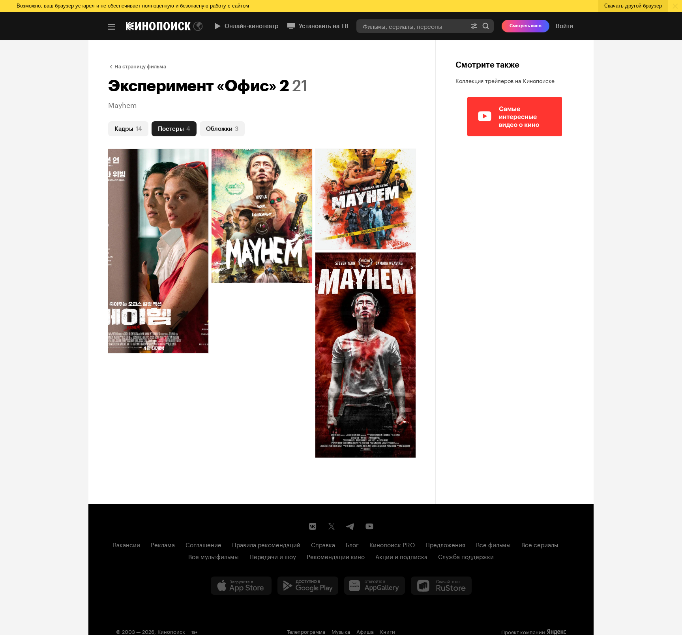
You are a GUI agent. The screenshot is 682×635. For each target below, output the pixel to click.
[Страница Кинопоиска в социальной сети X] (331, 526)
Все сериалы (539, 544)
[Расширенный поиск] (474, 25)
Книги (387, 631)
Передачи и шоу (272, 556)
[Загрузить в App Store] (241, 586)
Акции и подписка (401, 556)
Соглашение (203, 544)
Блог (352, 544)
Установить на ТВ (323, 26)
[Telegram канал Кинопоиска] (350, 526)
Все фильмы (493, 544)
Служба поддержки (466, 556)
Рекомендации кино (336, 556)
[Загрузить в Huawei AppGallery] (374, 586)
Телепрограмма (306, 631)
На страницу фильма (140, 67)
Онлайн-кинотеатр (252, 26)
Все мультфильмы (213, 556)
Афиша (365, 631)
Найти (486, 25)
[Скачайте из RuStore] (441, 586)
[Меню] (111, 27)
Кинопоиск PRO (392, 544)
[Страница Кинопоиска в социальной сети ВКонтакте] (312, 526)
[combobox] (411, 25)
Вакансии (126, 544)
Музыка (341, 631)
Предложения (445, 544)
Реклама (163, 544)
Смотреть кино (525, 25)
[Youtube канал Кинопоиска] (369, 526)
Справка (323, 544)
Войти (564, 26)
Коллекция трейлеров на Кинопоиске (505, 80)
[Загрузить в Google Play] (307, 586)
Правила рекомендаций (266, 544)
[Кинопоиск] (158, 26)
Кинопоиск (171, 631)
